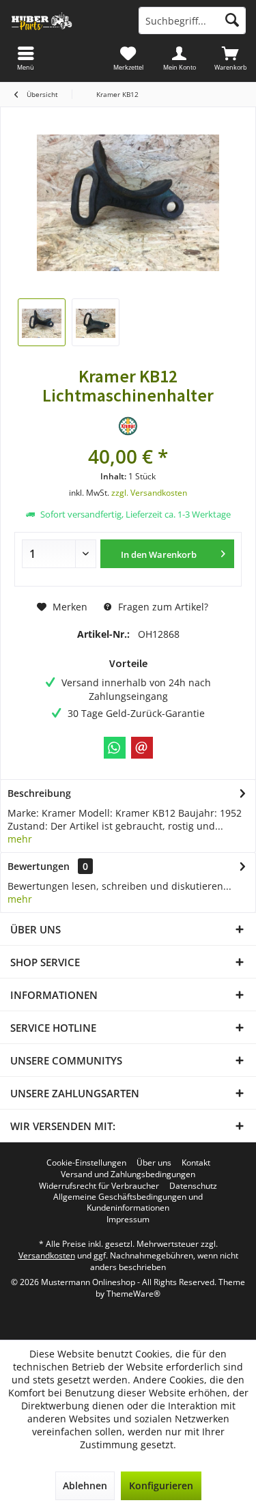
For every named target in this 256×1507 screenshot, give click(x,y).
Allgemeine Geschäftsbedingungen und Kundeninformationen (128, 1202)
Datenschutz (193, 1186)
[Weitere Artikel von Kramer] (128, 426)
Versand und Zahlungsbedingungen (128, 1174)
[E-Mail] (142, 748)
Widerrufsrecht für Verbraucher (99, 1186)
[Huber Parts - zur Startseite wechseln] (64, 20)
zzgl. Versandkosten (149, 492)
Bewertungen (39, 866)
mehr (20, 838)
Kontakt (196, 1162)
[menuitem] (230, 58)
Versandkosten (46, 1255)
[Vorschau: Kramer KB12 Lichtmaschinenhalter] (42, 322)
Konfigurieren (161, 1485)
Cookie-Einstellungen (86, 1162)
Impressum (128, 1219)
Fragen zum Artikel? (161, 606)
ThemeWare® (133, 1293)
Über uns (154, 1162)
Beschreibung (39, 793)
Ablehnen (85, 1485)
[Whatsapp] (115, 748)
